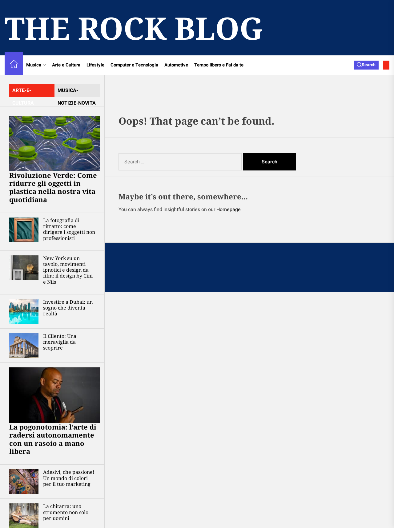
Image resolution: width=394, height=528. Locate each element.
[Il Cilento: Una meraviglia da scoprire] (23, 345)
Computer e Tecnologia (134, 65)
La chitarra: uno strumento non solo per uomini (65, 512)
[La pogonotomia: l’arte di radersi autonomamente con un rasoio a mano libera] (54, 395)
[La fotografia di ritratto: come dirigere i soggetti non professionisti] (23, 230)
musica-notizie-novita (77, 92)
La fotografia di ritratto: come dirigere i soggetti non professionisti (69, 229)
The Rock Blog (134, 27)
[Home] (14, 65)
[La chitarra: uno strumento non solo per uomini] (23, 515)
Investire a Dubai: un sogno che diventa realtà (68, 307)
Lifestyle (95, 65)
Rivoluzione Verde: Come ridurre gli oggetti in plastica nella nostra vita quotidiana (53, 187)
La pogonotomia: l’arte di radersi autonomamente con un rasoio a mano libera (52, 439)
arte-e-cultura (23, 92)
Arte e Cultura (66, 65)
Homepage (228, 209)
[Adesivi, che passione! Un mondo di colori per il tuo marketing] (23, 481)
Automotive (176, 65)
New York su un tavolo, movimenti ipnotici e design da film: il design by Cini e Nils (68, 270)
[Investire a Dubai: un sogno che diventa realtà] (23, 311)
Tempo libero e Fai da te (218, 65)
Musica (33, 65)
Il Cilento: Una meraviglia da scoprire (59, 342)
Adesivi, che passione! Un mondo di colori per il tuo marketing (68, 478)
